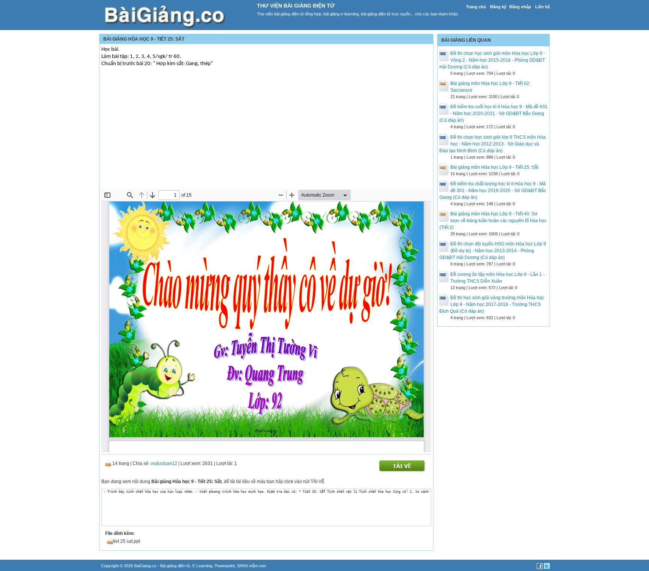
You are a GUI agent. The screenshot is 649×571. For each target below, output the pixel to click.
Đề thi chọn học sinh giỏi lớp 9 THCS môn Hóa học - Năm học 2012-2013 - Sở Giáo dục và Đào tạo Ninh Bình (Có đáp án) (492, 144)
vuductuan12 (164, 463)
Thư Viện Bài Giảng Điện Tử (296, 6)
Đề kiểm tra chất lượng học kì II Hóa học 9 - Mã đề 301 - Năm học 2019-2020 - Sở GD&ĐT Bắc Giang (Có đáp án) (492, 190)
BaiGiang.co (145, 565)
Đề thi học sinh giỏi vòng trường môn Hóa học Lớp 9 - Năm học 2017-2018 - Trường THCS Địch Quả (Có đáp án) (491, 304)
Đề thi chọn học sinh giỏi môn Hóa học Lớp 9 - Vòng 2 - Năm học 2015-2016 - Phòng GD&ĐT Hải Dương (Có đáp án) (492, 60)
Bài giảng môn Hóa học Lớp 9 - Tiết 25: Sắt (494, 167)
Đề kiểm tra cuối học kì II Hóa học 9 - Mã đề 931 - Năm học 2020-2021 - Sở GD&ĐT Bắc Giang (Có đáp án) (493, 113)
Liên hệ (542, 7)
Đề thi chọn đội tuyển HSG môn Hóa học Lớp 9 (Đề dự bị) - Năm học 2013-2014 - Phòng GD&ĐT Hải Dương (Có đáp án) (492, 250)
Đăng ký (498, 7)
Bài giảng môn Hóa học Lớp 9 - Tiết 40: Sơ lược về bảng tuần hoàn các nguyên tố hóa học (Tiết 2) (492, 220)
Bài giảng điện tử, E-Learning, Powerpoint (197, 565)
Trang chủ (476, 7)
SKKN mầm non (251, 565)
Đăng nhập (520, 7)
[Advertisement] (266, 132)
